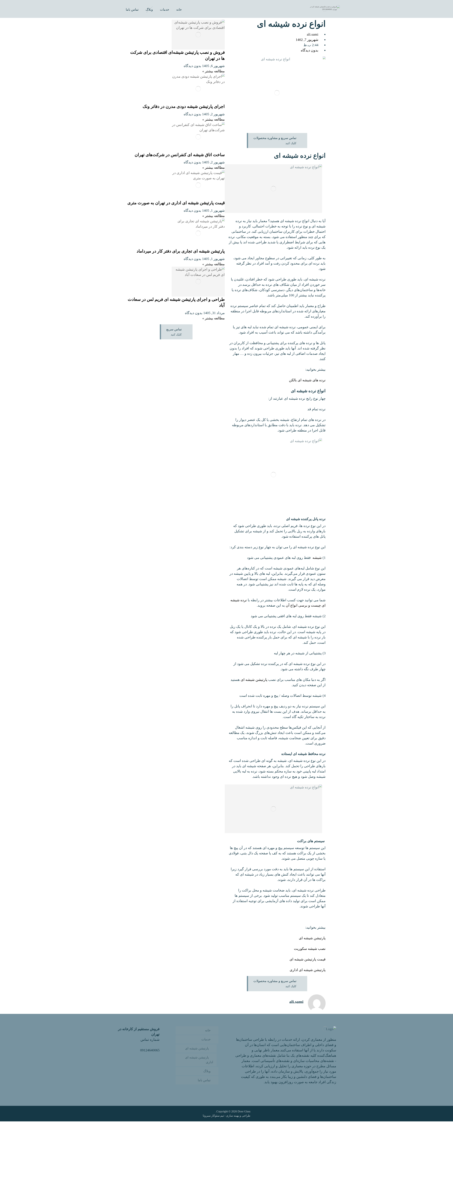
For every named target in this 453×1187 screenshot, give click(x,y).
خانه (208, 1030)
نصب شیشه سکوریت (310, 949)
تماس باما (204, 1080)
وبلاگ (207, 1071)
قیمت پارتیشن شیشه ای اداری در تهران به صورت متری (176, 203)
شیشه (317, 558)
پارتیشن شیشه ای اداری (308, 970)
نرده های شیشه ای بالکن (307, 380)
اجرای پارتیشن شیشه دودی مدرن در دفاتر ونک (184, 106)
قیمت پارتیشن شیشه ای (307, 959)
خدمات (206, 1039)
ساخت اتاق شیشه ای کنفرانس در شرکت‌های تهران (180, 154)
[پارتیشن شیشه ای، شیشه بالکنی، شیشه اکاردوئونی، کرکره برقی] (325, 9)
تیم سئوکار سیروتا (213, 1115)
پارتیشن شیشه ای (254, 680)
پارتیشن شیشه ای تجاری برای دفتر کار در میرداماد (181, 251)
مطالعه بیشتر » (213, 71)
